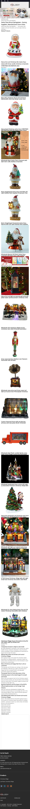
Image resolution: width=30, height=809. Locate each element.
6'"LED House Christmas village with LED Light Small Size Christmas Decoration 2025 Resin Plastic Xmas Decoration (14, 579)
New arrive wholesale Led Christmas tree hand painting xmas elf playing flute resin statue (15, 516)
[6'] (15, 562)
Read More (3, 67)
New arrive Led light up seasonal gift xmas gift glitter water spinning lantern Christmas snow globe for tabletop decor (14, 297)
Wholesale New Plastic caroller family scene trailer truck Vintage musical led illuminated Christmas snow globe (14, 454)
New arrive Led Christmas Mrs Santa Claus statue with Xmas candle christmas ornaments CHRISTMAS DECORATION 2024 (14, 64)
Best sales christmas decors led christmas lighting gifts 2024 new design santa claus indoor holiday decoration (13, 99)
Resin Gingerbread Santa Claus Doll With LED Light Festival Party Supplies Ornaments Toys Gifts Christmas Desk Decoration (14, 193)
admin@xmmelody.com (5, 768)
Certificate (3, 798)
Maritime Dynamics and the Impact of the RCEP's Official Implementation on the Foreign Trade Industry (14, 686)
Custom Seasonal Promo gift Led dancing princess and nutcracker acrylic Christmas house (13, 423)
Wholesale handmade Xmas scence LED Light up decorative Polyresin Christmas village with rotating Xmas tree (14, 485)
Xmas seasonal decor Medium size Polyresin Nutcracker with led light (14, 359)
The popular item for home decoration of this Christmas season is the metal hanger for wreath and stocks (14, 674)
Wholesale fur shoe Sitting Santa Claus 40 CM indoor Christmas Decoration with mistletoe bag (14, 611)
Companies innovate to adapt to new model (12, 647)
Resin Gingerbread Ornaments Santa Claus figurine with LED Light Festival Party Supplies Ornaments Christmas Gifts (14, 224)
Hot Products (3, 805)
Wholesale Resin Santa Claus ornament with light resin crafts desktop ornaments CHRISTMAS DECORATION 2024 (14, 161)
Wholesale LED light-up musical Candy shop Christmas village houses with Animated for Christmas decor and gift (14, 548)
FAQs (1, 800)
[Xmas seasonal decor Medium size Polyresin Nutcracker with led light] (15, 343)
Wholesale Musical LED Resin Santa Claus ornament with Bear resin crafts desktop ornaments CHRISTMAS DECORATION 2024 (13, 255)
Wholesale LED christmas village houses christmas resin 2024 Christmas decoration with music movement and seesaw (13, 329)
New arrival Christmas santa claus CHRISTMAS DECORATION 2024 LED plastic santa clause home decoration (14, 130)
